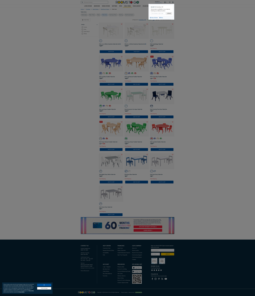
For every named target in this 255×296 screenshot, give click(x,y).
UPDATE (169, 13)
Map (162, 17)
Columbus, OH (159, 7)
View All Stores (154, 17)
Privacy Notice (21, 292)
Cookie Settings (44, 288)
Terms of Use (31, 290)
